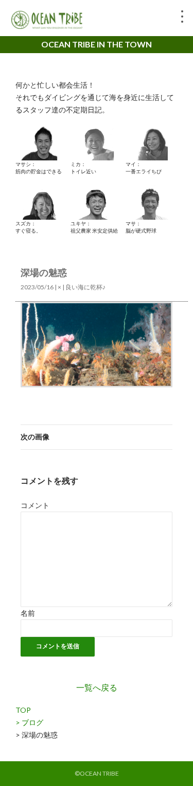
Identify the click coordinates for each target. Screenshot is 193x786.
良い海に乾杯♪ (85, 287)
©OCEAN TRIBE (97, 773)
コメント (35, 505)
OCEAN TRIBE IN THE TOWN (96, 44)
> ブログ (29, 722)
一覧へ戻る (96, 687)
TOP (23, 710)
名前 (28, 613)
